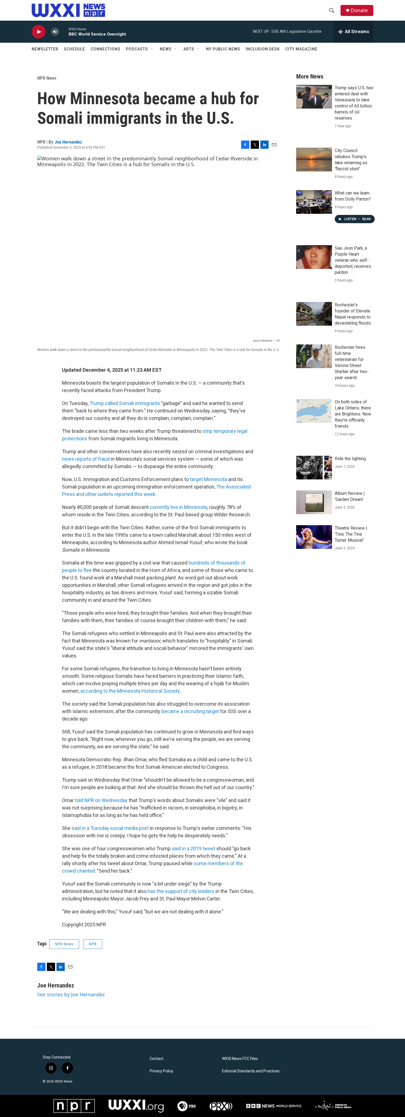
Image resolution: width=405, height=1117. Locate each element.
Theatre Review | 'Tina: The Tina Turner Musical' (351, 534)
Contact (156, 1059)
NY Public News (223, 49)
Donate (359, 10)
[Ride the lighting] (314, 467)
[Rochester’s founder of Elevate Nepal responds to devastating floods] (314, 314)
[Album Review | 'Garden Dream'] (314, 502)
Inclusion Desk (263, 49)
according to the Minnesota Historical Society (130, 691)
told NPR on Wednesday (101, 800)
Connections (105, 49)
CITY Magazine (301, 49)
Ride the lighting (350, 458)
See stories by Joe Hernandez (71, 994)
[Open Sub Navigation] (152, 49)
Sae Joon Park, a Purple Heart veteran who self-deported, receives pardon (353, 260)
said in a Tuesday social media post (110, 828)
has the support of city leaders (181, 891)
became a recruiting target (190, 711)
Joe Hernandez (68, 142)
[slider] (64, 31)
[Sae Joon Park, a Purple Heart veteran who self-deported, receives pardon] (314, 257)
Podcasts (137, 49)
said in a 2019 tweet (193, 848)
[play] (38, 32)
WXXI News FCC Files (240, 1059)
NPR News (46, 78)
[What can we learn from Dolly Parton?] (314, 202)
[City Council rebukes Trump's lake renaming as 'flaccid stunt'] (314, 159)
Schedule (74, 49)
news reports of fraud (86, 459)
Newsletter (45, 49)
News (166, 49)
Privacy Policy (161, 1071)
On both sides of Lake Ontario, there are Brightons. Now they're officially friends (353, 414)
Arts (188, 49)
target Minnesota (208, 479)
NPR (92, 944)
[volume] (55, 32)
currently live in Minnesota (178, 507)
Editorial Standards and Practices (251, 1071)
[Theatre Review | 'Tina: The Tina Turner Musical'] (314, 537)
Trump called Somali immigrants (125, 403)
